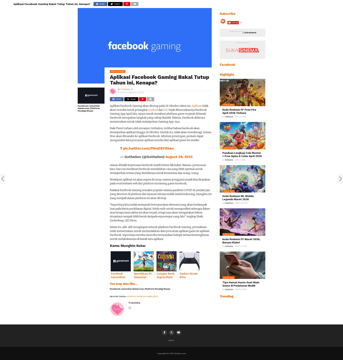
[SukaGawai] (249, 32)
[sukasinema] (242, 55)
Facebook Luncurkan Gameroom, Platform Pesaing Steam (89, 108)
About (171, 340)
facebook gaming (145, 297)
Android (153, 109)
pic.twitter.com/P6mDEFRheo (148, 148)
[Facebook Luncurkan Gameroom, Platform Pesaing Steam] (91, 102)
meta (156, 297)
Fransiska (125, 89)
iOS (165, 109)
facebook (131, 297)
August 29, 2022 (179, 157)
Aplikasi (197, 105)
